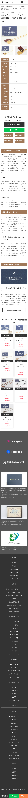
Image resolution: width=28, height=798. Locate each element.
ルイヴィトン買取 (14, 622)
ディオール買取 (14, 631)
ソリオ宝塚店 (14, 752)
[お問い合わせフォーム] (22, 1)
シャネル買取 (14, 628)
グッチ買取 (14, 644)
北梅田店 (14, 736)
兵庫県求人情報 (14, 572)
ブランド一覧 (9, 6)
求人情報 (14, 566)
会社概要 (14, 563)
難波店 (14, 720)
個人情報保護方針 (14, 602)
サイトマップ (14, 579)
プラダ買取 (14, 647)
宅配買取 (14, 769)
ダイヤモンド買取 (14, 700)
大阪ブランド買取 (14, 717)
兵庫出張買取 (14, 778)
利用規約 (14, 599)
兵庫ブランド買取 (14, 742)
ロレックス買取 (14, 664)
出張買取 (14, 772)
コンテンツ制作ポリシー (14, 608)
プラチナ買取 (14, 690)
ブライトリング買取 (14, 677)
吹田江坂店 (14, 723)
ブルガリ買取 (14, 641)
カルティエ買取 (14, 638)
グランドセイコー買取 (14, 670)
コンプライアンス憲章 (14, 592)
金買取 (14, 687)
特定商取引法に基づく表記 (14, 605)
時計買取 (14, 694)
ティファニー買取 (14, 654)
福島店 (14, 733)
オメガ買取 (14, 667)
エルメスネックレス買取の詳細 (14, 310)
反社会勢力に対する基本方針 (14, 595)
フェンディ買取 (14, 635)
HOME (2, 6)
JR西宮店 (14, 749)
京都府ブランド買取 (14, 755)
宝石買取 (14, 697)
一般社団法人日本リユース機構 (8, 549)
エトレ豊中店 (14, 739)
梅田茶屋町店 (14, 729)
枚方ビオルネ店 (14, 726)
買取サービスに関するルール (14, 589)
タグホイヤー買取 (14, 674)
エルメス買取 (16, 6)
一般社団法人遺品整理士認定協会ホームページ (12, 524)
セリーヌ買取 (14, 651)
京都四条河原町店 (14, 758)
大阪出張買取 (14, 775)
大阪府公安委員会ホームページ (8, 497)
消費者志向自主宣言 (14, 611)
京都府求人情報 (14, 576)
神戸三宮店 (14, 746)
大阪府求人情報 (14, 569)
